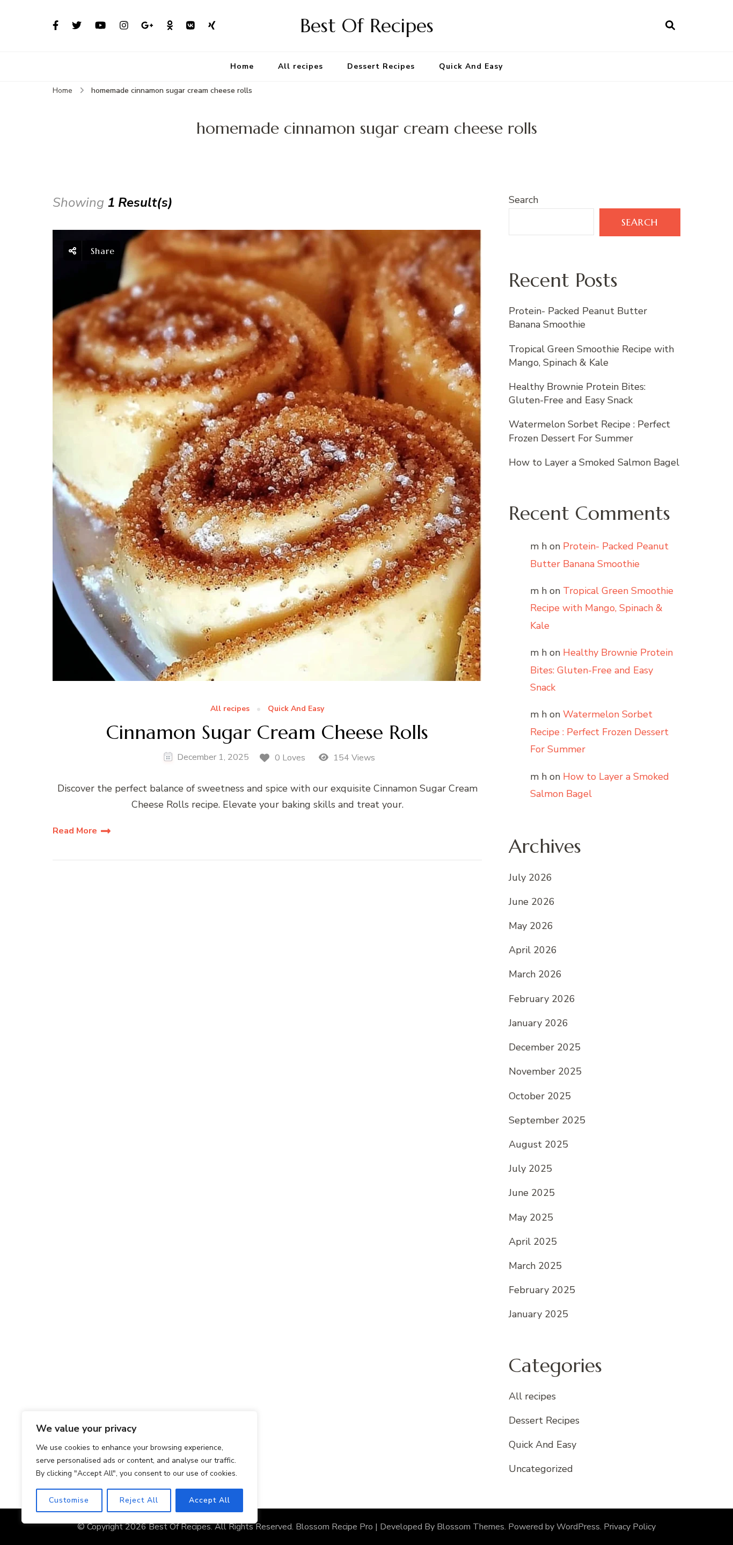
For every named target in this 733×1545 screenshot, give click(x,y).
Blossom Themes (470, 1527)
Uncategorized (541, 1468)
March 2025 (535, 1265)
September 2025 (547, 1120)
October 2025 (540, 1096)
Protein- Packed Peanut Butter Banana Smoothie (578, 317)
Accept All (209, 1500)
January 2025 (538, 1314)
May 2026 (531, 925)
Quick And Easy (471, 66)
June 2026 (532, 901)
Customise (69, 1500)
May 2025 (531, 1217)
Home (242, 66)
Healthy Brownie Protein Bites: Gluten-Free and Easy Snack (577, 393)
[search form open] (670, 25)
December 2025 (545, 1047)
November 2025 (545, 1071)
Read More (75, 831)
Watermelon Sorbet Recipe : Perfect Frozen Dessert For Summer (589, 431)
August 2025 (538, 1144)
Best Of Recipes (367, 25)
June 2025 (532, 1192)
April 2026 (533, 950)
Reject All (139, 1500)
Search (523, 199)
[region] (139, 1467)
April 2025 (533, 1241)
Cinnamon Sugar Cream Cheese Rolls (267, 732)
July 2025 (530, 1168)
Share (101, 250)
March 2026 (535, 974)
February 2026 (542, 998)
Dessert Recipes (381, 66)
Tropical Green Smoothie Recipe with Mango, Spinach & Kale (591, 356)
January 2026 (538, 1023)
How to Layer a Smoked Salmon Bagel (594, 462)
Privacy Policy (630, 1527)
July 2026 (530, 877)
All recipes (300, 66)
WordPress (578, 1527)
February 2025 (542, 1289)
